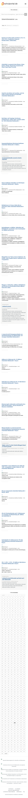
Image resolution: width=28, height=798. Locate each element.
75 (7, 612)
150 (8, 632)
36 (23, 601)
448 (14, 714)
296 (14, 672)
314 (21, 676)
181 (5, 641)
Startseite (10, 788)
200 (14, 645)
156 (2, 634)
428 (2, 709)
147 (24, 630)
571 (24, 747)
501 (5, 729)
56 (4, 608)
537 (18, 738)
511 (11, 731)
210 (21, 647)
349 (5, 687)
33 (15, 601)
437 (5, 711)
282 (21, 667)
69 (15, 610)
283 (24, 667)
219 (24, 650)
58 (9, 608)
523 (24, 733)
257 (18, 661)
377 (18, 694)
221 (5, 652)
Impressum (19, 791)
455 (11, 716)
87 (15, 614)
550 (8, 742)
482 (21, 722)
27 (23, 599)
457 (18, 716)
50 (12, 606)
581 (5, 751)
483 (24, 722)
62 (20, 608)
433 (18, 709)
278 (8, 667)
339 (24, 683)
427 (24, 707)
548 (2, 742)
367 (11, 691)
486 (8, 725)
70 (17, 610)
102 (8, 619)
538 (21, 738)
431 (11, 709)
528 (14, 736)
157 (5, 634)
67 (9, 610)
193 (18, 643)
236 (2, 656)
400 (14, 700)
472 (14, 720)
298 (21, 672)
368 (14, 691)
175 (11, 639)
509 (5, 731)
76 (9, 612)
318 (8, 678)
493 (5, 727)
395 (24, 698)
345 (18, 685)
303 (11, 674)
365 (5, 691)
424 (14, 707)
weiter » (6, 753)
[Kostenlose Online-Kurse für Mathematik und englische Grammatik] (14, 763)
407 (11, 702)
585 (18, 751)
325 (5, 681)
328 (14, 681)
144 (14, 630)
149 (5, 632)
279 (11, 667)
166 (8, 636)
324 (2, 681)
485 (5, 725)
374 (8, 694)
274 (21, 665)
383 (11, 696)
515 (24, 731)
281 (18, 667)
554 (21, 742)
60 (15, 608)
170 (21, 636)
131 (24, 626)
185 (18, 641)
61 (17, 608)
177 (18, 639)
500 (2, 729)
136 (14, 628)
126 (8, 626)
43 (17, 603)
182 (8, 641)
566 (8, 747)
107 (24, 619)
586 (21, 751)
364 (2, 691)
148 (2, 632)
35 (20, 601)
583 (11, 751)
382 (8, 696)
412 (2, 705)
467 (24, 718)
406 (8, 702)
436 (2, 711)
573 (5, 749)
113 (18, 621)
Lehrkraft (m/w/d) (6, 306)
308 (2, 676)
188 (2, 643)
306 (21, 674)
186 (21, 641)
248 (14, 658)
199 (11, 645)
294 (8, 672)
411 (24, 702)
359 (11, 689)
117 (5, 623)
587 (24, 751)
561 (18, 744)
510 (8, 731)
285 (5, 670)
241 (18, 656)
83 (4, 614)
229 (5, 654)
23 (12, 599)
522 (21, 733)
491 (24, 725)
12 (7, 597)
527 (11, 736)
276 (2, 667)
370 (21, 691)
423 (11, 707)
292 (2, 672)
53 (20, 606)
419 (24, 705)
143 (11, 630)
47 (4, 606)
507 (24, 729)
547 (24, 740)
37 (1, 603)
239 (11, 656)
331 (24, 681)
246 (8, 658)
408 (14, 702)
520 (14, 733)
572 (2, 749)
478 (8, 722)
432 (14, 709)
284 (2, 670)
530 (21, 736)
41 (12, 603)
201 (18, 645)
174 (8, 639)
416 (14, 705)
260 (2, 663)
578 (21, 749)
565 (5, 747)
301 (5, 674)
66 (7, 610)
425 (18, 707)
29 (4, 601)
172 (2, 639)
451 (24, 714)
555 (24, 742)
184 (14, 641)
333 (5, 683)
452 (2, 716)
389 (5, 698)
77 (12, 612)
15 (15, 597)
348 (2, 687)
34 (17, 601)
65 (4, 610)
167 (11, 636)
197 (5, 645)
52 (17, 606)
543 (11, 740)
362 (21, 689)
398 (8, 700)
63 (23, 608)
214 (8, 650)
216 (14, 650)
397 (5, 700)
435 (24, 709)
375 (11, 694)
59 (12, 608)
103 (11, 619)
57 (7, 608)
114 (21, 621)
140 (2, 630)
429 (5, 709)
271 (11, 665)
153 (18, 632)
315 (24, 676)
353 (18, 687)
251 (24, 658)
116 (2, 623)
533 (5, 738)
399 (11, 700)
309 (5, 676)
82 (1, 614)
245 (5, 658)
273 (18, 665)
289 (18, 670)
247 (11, 658)
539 (24, 738)
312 (14, 676)
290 (21, 670)
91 (1, 617)
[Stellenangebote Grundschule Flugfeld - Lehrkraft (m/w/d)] (20, 322)
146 (21, 630)
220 (2, 652)
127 (11, 626)
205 (5, 647)
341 (5, 685)
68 (12, 610)
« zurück (3, 595)
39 (7, 603)
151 (11, 632)
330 (21, 681)
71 (20, 610)
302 (8, 674)
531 (24, 736)
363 (24, 689)
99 (23, 617)
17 (20, 597)
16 (17, 597)
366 (8, 691)
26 (20, 599)
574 (8, 749)
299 (24, 672)
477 (5, 722)
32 (12, 601)
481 (18, 722)
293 (5, 672)
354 (21, 687)
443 (24, 711)
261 (5, 663)
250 (21, 658)
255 (11, 661)
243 (24, 656)
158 (8, 634)
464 (14, 718)
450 (21, 714)
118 (8, 623)
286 (8, 670)
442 (21, 711)
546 (21, 740)
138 (21, 628)
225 (18, 652)
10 (1, 597)
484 (2, 725)
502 (8, 729)
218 (21, 650)
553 (18, 742)
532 (2, 738)
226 (21, 652)
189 (5, 643)
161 (18, 634)
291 (24, 670)
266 (21, 663)
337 (18, 683)
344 (14, 685)
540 (2, 740)
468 (2, 720)
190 (8, 643)
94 (9, 617)
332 (2, 683)
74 (4, 612)
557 (5, 744)
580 (2, 751)
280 (14, 667)
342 (8, 685)
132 (2, 628)
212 (2, 650)
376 (14, 694)
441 (18, 711)
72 (23, 610)
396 (2, 700)
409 (18, 702)
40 (9, 603)
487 (11, 725)
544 (14, 740)
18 (23, 597)
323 (24, 678)
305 (18, 674)
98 (20, 617)
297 (18, 672)
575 (11, 749)
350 (8, 687)
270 (8, 665)
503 (11, 729)
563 (24, 744)
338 (21, 683)
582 (8, 751)
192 (14, 643)
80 (20, 612)
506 (21, 729)
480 (14, 722)
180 (2, 641)
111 (11, 621)
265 (18, 663)
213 (5, 650)
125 (5, 626)
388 (2, 698)
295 (11, 672)
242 (21, 656)
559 (11, 744)
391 (11, 698)
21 (7, 599)
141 (5, 630)
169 (18, 636)
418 (21, 705)
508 (2, 731)
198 (8, 645)
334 (8, 683)
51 (15, 606)
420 (2, 707)
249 (18, 658)
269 (5, 665)
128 (14, 626)
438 (8, 711)
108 (2, 621)
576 (14, 749)
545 (18, 740)
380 (2, 696)
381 (5, 696)
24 (15, 599)
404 (2, 702)
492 (2, 727)
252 (2, 661)
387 (24, 696)
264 (14, 663)
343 (11, 685)
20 (4, 599)
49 (9, 606)
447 (11, 714)
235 (24, 654)
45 (23, 603)
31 (9, 601)
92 (4, 617)
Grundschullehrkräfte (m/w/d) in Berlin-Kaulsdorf (12, 158)
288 (14, 670)
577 (18, 749)
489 (18, 725)
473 (18, 720)
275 (24, 665)
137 (18, 628)
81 (23, 612)
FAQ (24, 791)
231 (11, 654)
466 (21, 718)
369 (18, 691)
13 (9, 597)
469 (5, 720)
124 (2, 626)
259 (24, 661)
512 (14, 731)
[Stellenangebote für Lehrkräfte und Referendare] (14, 759)
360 (14, 689)
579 (24, 749)
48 (7, 606)
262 (8, 663)
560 (14, 744)
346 (21, 685)
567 (11, 747)
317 (5, 678)
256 (14, 661)
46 (1, 606)
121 (18, 623)
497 (18, 727)
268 (2, 665)
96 (15, 617)
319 (11, 678)
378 (21, 694)
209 (18, 647)
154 (21, 632)
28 (1, 601)
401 (18, 700)
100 (2, 619)
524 (2, 736)
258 (21, 661)
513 (18, 731)
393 (18, 698)
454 (8, 716)
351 (11, 687)
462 (8, 718)
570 (21, 747)
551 (11, 742)
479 (11, 722)
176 (14, 639)
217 (18, 650)
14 (12, 597)
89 (20, 614)
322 (21, 678)
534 (8, 738)
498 (21, 727)
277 (5, 667)
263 (11, 663)
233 (18, 654)
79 (17, 612)
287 (11, 670)
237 (5, 656)
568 (14, 747)
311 (11, 676)
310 (8, 676)
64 (1, 610)
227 (24, 652)
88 (17, 614)
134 (8, 628)
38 (4, 603)
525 (5, 736)
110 (8, 621)
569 (18, 747)
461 (5, 718)
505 (18, 729)
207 (11, 647)
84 (7, 614)
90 (23, 614)
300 (2, 674)
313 (18, 676)
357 (5, 689)
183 (11, 641)
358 (8, 689)
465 (18, 718)
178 (21, 639)
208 (14, 647)
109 (5, 621)
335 (11, 683)
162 (21, 634)
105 (18, 619)
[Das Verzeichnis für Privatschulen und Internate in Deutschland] (14, 777)
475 (24, 720)
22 (9, 599)
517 (5, 733)
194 (21, 643)
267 (24, 663)
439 (11, 711)
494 (8, 727)
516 (2, 733)
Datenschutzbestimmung (9, 791)
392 (14, 698)
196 (2, 645)
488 (14, 725)
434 (21, 709)
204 (2, 647)
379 (24, 694)
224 (14, 652)
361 (18, 689)
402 (21, 700)
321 (18, 678)
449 (18, 714)
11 (4, 597)
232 (14, 654)
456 (14, 716)
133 (5, 628)
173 (5, 639)
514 (21, 731)
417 (18, 705)
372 (2, 694)
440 (14, 711)
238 (8, 656)
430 (8, 709)
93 (7, 617)
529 (18, 736)
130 (21, 626)
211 (24, 647)
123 (24, 623)
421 (5, 707)
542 (8, 740)
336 (14, 683)
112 (14, 621)
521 (18, 733)
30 (7, 601)
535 (11, 738)
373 (5, 694)
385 (18, 696)
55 (1, 608)
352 (14, 687)
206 (8, 647)
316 (2, 678)
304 (14, 674)
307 (24, 674)
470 (8, 720)
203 (24, 645)
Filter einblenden (14, 9)
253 (5, 661)
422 (8, 707)
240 (14, 656)
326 (8, 681)
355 (24, 687)
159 (11, 634)
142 (8, 630)
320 (14, 678)
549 (5, 742)
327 (11, 681)
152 (14, 632)
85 (9, 614)
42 (15, 603)
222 (8, 652)
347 (24, 685)
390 (8, 698)
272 (14, 665)
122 (21, 623)
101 (5, 619)
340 (2, 685)
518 (8, 733)
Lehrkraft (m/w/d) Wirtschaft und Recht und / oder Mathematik (13, 578)
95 (12, 617)
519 (11, 733)
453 (5, 716)
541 (5, 740)
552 (14, 742)
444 (2, 714)
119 (11, 623)
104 (14, 619)
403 (24, 700)
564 (2, 747)
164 (2, 636)
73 (1, 612)
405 (5, 702)
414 (8, 705)
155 (24, 632)
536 (14, 738)
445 (5, 714)
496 (14, 727)
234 (21, 654)
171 (24, 636)
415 (11, 705)
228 (2, 654)
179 (24, 639)
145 (18, 630)
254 (8, 661)
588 (2, 753)
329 (18, 681)
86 (12, 614)
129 (18, 626)
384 (14, 696)
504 (14, 729)
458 (21, 716)
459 (24, 716)
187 (24, 641)
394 (21, 698)
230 (8, 654)
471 (11, 720)
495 (11, 727)
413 (5, 705)
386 (21, 696)
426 (21, 707)
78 (15, 612)
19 (1, 599)
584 (14, 751)
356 (2, 689)
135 (11, 628)
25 (17, 599)
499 (24, 727)
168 (14, 636)
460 (2, 718)
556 (2, 744)
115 (24, 621)
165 (5, 636)
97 (17, 617)
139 (24, 628)
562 (21, 744)
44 (20, 603)
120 (14, 623)
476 (2, 722)
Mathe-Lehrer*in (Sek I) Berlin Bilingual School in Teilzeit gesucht (14, 445)
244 (2, 658)
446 (8, 714)
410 (21, 702)
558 (8, 744)
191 (11, 643)
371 (24, 691)
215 (11, 650)
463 (11, 718)
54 (23, 606)
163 (24, 634)
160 (14, 634)
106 (21, 619)
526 (8, 736)
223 (11, 652)
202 (21, 645)
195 (24, 643)
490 (21, 725)
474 (21, 720)
